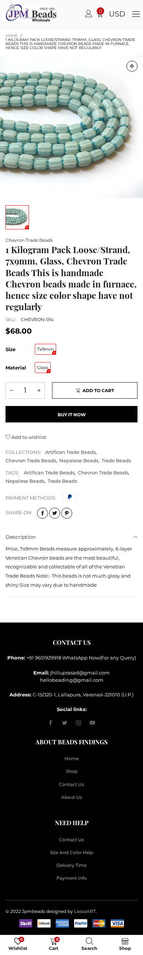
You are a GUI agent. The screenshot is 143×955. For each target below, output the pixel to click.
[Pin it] (66, 513)
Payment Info (71, 878)
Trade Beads (116, 460)
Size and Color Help (71, 852)
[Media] (132, 66)
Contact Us (71, 784)
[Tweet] (54, 513)
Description (21, 537)
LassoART (85, 911)
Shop (71, 771)
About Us (71, 797)
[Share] (42, 513)
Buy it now (72, 414)
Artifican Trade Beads (70, 452)
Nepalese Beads (78, 460)
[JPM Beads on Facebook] (50, 723)
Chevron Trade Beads (29, 240)
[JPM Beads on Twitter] (64, 723)
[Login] (88, 14)
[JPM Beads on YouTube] (92, 723)
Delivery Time (71, 865)
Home (71, 758)
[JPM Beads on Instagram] (78, 723)
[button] (11, 390)
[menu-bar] (136, 14)
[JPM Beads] (13, 13)
